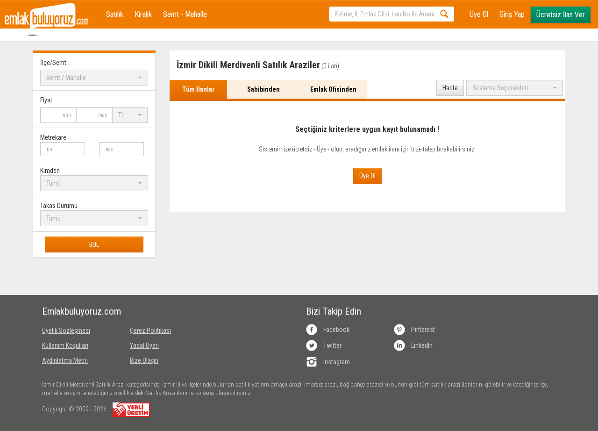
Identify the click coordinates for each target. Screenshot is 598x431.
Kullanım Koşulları (65, 345)
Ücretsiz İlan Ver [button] (560, 14)
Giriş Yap (512, 14)
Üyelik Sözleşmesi (66, 330)
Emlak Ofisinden (333, 89)
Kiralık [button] (143, 14)
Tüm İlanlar (198, 89)
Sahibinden (263, 89)
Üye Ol (479, 14)
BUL (94, 244)
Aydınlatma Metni (65, 360)
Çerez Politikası (150, 330)
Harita (450, 88)
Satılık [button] (114, 14)
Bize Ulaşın (144, 360)
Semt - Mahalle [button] (185, 14)
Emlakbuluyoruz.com (79, 311)
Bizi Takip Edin (333, 311)
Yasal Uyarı (144, 345)
